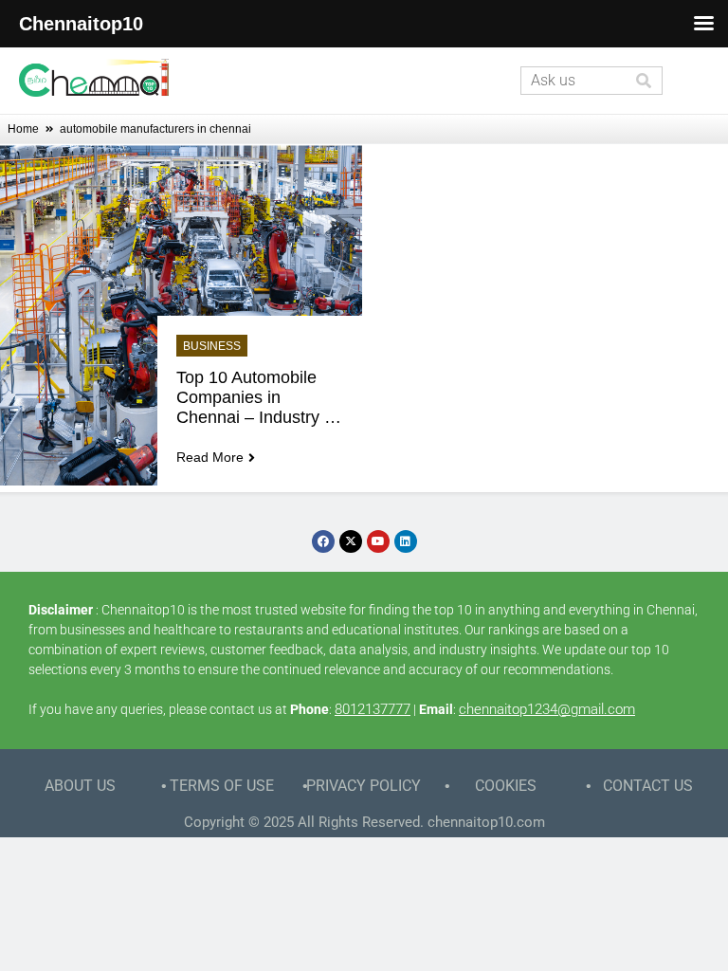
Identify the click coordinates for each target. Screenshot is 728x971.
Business (212, 346)
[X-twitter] (350, 541)
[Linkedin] (405, 541)
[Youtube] (378, 541)
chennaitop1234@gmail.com (547, 709)
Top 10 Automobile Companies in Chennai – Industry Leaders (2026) (250, 398)
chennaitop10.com (486, 822)
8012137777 (372, 709)
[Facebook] (323, 541)
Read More (210, 457)
